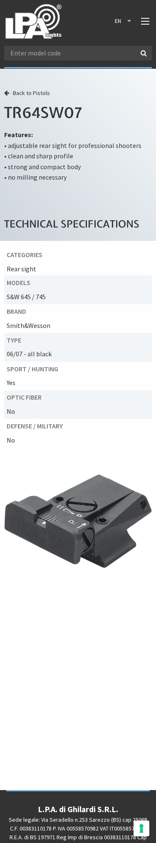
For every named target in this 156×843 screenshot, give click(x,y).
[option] (78, 521)
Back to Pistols (29, 93)
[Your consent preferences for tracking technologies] (141, 828)
